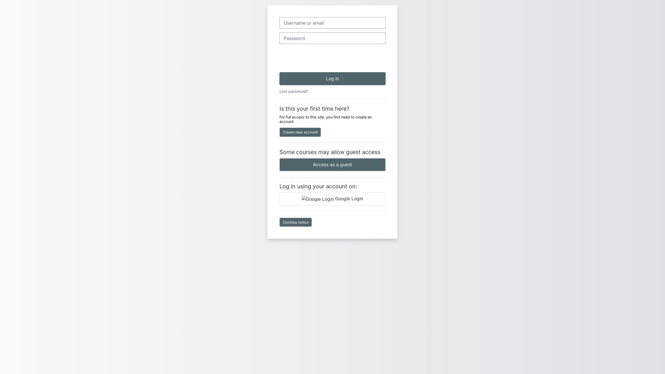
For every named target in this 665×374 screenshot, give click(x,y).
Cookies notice (296, 222)
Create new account (300, 132)
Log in (332, 78)
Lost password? (294, 91)
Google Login (348, 198)
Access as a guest (332, 164)
